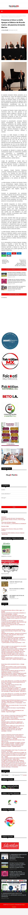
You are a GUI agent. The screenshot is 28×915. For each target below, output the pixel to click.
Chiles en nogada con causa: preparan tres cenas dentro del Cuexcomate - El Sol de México (13, 647)
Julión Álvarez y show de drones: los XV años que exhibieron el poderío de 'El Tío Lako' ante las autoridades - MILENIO (12, 730)
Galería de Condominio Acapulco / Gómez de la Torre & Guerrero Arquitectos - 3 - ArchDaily (13, 738)
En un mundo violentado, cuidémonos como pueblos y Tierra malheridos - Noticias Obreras (13, 640)
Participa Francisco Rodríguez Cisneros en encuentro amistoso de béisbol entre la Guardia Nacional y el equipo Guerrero (17, 274)
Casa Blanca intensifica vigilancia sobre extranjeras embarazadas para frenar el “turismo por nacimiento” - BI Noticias (14, 655)
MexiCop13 (3, 517)
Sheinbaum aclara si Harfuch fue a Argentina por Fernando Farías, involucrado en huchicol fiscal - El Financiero (12, 723)
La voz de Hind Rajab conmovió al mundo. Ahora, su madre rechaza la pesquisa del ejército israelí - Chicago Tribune (13, 631)
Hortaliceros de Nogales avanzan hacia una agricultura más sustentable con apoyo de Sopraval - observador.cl (13, 690)
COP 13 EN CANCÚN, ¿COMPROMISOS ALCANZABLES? (13, 523)
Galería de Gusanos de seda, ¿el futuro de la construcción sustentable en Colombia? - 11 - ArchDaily (13, 688)
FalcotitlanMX (5, 30)
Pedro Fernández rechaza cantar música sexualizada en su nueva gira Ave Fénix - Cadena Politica (13, 758)
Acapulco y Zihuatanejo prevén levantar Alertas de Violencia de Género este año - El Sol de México (12, 735)
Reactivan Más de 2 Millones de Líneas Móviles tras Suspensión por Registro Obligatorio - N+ (12, 726)
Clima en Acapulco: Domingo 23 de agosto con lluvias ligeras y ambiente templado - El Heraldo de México (13, 743)
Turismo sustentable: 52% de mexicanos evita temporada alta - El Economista (11, 685)
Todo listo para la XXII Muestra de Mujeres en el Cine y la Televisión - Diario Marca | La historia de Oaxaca (14, 700)
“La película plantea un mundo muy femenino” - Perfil (13, 642)
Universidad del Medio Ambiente (8, 522)
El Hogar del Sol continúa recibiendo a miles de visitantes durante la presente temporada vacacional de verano (17, 281)
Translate (24, 775)
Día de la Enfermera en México (17, 588)
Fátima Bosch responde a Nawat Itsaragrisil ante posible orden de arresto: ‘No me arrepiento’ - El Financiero (13, 674)
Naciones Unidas (5, 526)
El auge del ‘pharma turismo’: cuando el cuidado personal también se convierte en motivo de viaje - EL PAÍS (13, 649)
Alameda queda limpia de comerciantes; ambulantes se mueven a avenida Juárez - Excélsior (13, 613)
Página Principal (4, 16)
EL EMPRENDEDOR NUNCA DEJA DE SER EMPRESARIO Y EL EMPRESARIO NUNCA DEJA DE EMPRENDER (18, 856)
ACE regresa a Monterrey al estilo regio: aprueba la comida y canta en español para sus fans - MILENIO (12, 761)
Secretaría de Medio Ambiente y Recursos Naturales (12, 532)
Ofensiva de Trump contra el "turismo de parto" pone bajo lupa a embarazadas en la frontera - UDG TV (13, 652)
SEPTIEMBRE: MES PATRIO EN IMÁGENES (17, 596)
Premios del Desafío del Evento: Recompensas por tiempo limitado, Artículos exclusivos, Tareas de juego (13, 519)
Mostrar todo (5, 534)
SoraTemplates (11, 904)
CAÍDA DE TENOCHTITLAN (16, 581)
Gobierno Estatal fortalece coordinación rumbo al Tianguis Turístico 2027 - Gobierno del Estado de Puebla (13, 658)
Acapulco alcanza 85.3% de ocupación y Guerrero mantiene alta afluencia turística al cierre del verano (16, 287)
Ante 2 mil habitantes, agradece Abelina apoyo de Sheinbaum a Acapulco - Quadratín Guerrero (12, 745)
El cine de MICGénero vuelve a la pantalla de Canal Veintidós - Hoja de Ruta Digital (12, 711)
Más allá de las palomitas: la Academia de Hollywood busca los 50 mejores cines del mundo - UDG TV (13, 638)
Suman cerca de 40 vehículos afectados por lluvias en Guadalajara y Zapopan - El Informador (13, 671)
